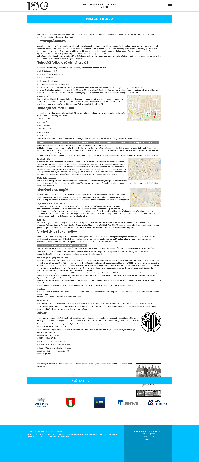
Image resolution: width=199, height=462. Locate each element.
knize (71, 364)
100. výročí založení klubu (101, 364)
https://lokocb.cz (148, 436)
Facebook (148, 439)
